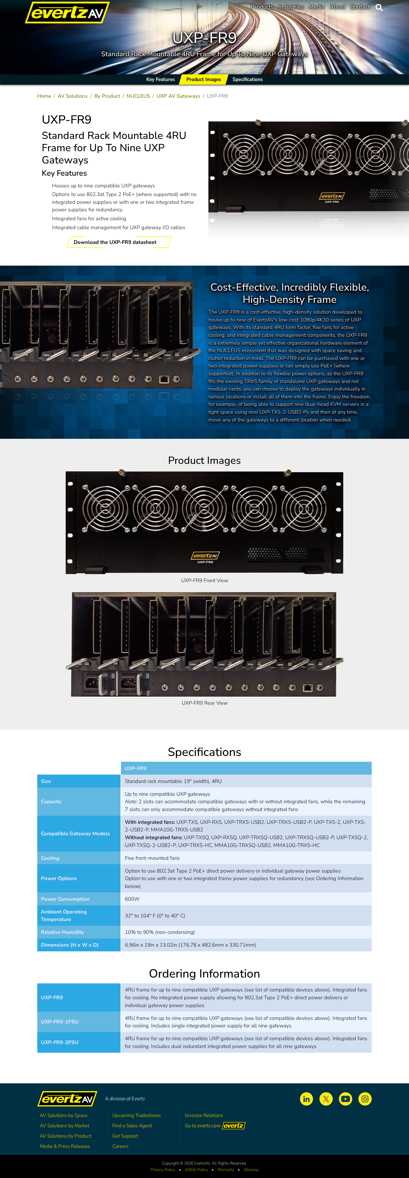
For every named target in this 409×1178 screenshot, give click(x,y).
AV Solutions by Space (63, 1115)
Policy (196, 1169)
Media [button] (316, 7)
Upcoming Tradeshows (136, 1115)
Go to (203, 1125)
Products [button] (262, 7)
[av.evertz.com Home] (60, 7)
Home (44, 95)
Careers (120, 1146)
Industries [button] (291, 7)
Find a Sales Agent (132, 1125)
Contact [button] (360, 7)
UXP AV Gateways (178, 95)
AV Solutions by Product (65, 1135)
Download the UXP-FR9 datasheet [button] (116, 242)
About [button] (337, 7)
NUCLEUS (138, 95)
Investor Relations (204, 1115)
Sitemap (251, 1169)
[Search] (379, 7)
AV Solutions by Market (64, 1125)
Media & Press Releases (65, 1146)
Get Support (125, 1135)
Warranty (225, 1169)
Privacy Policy (163, 1169)
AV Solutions (73, 95)
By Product (107, 95)
